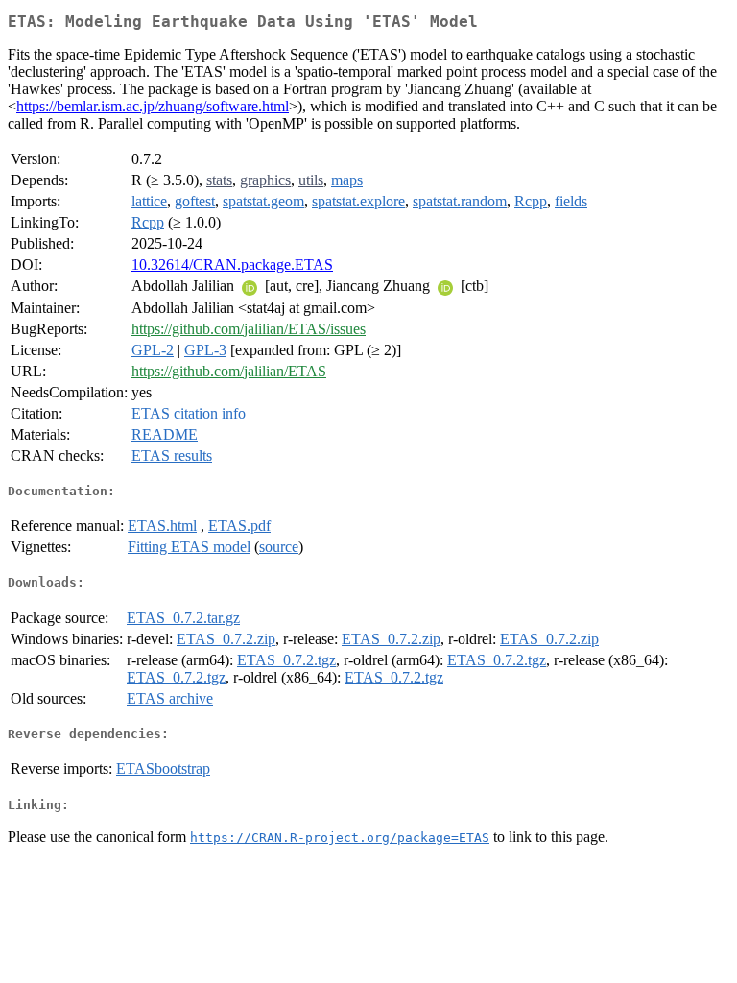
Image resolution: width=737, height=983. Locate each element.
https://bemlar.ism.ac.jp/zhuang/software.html (152, 106)
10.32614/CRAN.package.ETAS (232, 264)
